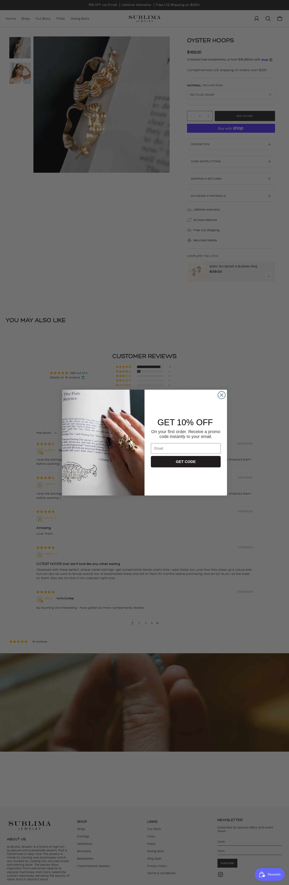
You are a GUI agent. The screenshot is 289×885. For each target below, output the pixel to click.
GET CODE (186, 462)
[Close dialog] (221, 395)
